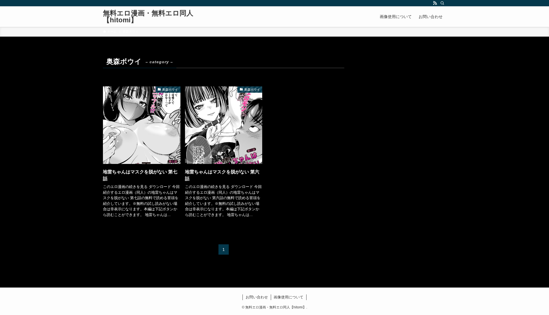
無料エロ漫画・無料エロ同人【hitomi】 (148, 16)
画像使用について (288, 297)
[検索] (442, 3)
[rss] (435, 3)
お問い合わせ (257, 297)
